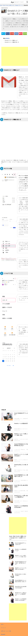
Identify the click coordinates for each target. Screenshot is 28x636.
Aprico (2, 624)
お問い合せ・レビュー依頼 (6, 631)
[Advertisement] (18, 525)
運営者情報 (3, 634)
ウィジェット (3, 627)
